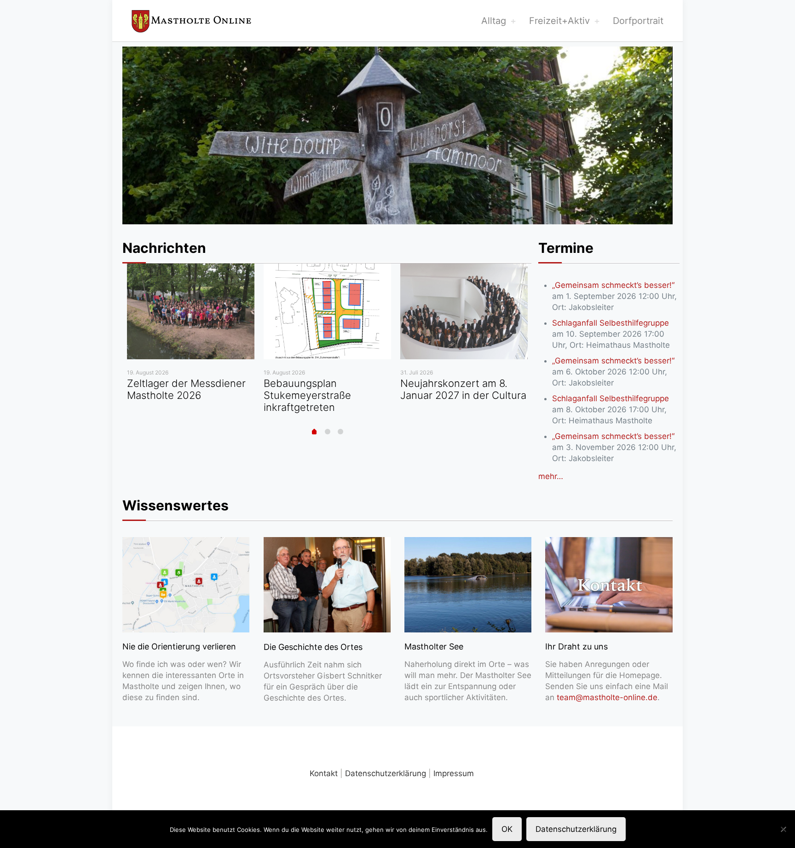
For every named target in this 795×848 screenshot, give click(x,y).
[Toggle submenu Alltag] (513, 20)
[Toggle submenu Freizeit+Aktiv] (596, 20)
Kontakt (324, 773)
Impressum (453, 773)
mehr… (550, 476)
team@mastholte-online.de (607, 697)
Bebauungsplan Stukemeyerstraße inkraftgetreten (307, 395)
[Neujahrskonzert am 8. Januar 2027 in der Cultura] (464, 311)
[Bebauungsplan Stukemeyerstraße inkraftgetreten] (327, 311)
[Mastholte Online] (191, 20)
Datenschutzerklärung (385, 773)
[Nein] (783, 829)
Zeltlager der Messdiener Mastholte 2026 (186, 389)
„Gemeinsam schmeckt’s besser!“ (613, 285)
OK (507, 829)
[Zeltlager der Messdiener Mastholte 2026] (190, 311)
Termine (565, 248)
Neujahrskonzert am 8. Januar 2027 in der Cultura (463, 389)
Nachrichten (164, 248)
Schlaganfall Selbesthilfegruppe (610, 323)
